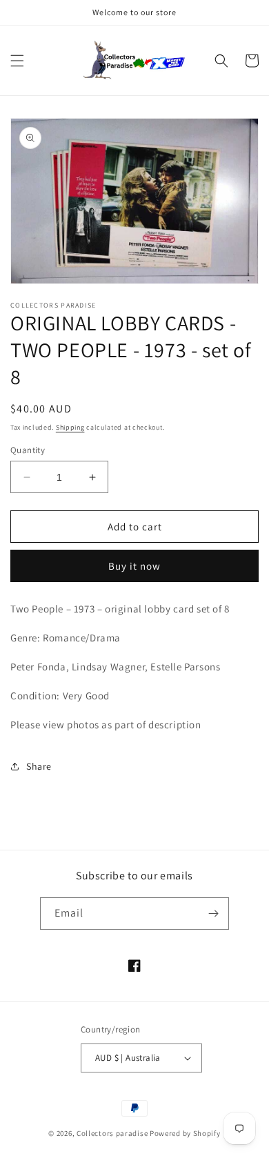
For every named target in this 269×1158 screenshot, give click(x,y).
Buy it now (134, 565)
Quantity (27, 450)
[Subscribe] (213, 913)
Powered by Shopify (185, 1133)
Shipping (70, 427)
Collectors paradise (112, 1133)
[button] (17, 61)
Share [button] (39, 766)
